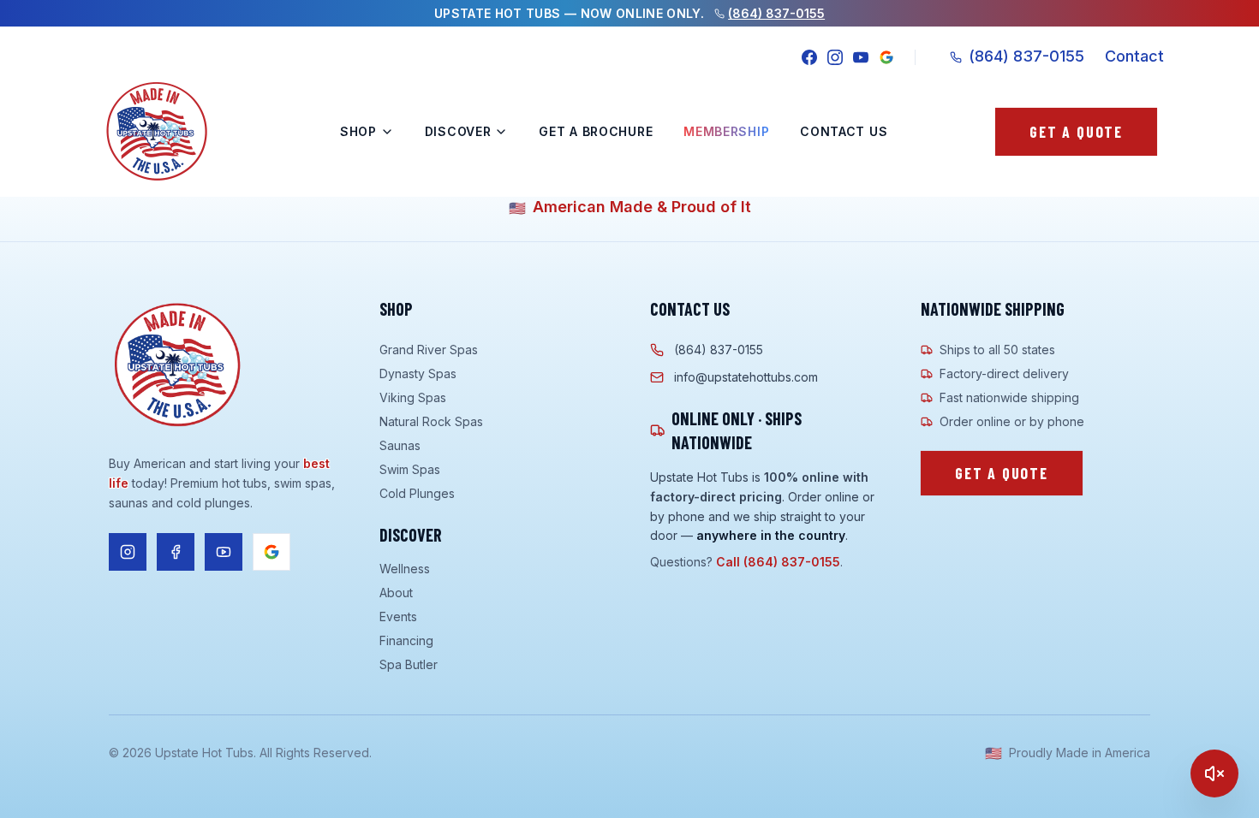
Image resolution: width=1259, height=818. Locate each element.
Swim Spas (409, 469)
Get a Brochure (596, 131)
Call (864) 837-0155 (778, 561)
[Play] (1214, 773)
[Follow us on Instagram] (127, 552)
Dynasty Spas (417, 373)
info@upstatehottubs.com (746, 377)
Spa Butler (408, 664)
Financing (406, 640)
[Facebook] (809, 57)
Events (398, 616)
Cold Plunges (417, 493)
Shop (358, 131)
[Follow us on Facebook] (175, 552)
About (396, 592)
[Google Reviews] (886, 57)
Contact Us (843, 131)
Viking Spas (412, 397)
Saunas (400, 445)
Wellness (404, 568)
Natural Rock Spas (431, 421)
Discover (458, 131)
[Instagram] (835, 57)
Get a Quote (1076, 131)
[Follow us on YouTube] (223, 552)
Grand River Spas (428, 349)
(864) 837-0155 (776, 13)
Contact (1134, 56)
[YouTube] (860, 57)
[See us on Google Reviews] (271, 552)
